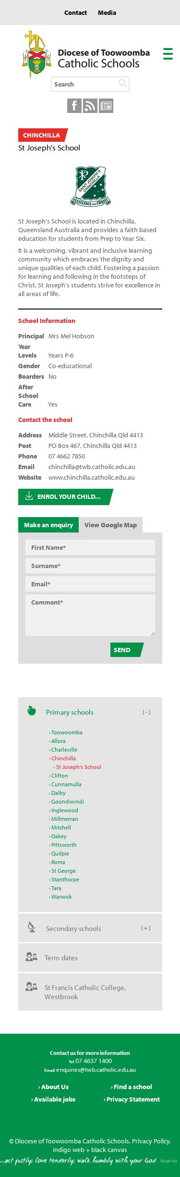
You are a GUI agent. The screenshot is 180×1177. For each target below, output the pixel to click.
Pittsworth (64, 844)
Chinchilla (63, 758)
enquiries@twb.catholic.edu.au (95, 1069)
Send (122, 649)
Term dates (61, 957)
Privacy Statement (133, 1099)
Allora (58, 740)
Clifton (59, 775)
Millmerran (64, 818)
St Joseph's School (78, 766)
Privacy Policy (150, 1141)
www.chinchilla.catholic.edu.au (91, 477)
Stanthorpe (65, 879)
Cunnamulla (66, 784)
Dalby (58, 792)
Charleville (64, 749)
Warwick (61, 896)
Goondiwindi (67, 801)
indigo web (68, 1149)
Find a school (133, 1086)
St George (63, 870)
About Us (55, 1086)
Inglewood (64, 810)
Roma (58, 862)
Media (107, 12)
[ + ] (145, 927)
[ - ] (146, 711)
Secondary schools (73, 927)
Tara (56, 888)
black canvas (109, 1149)
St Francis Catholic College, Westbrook (85, 992)
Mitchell (61, 827)
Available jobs (54, 1099)
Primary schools (70, 711)
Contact (75, 12)
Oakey (59, 836)
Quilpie (60, 853)
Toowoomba (67, 732)
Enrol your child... (69, 496)
